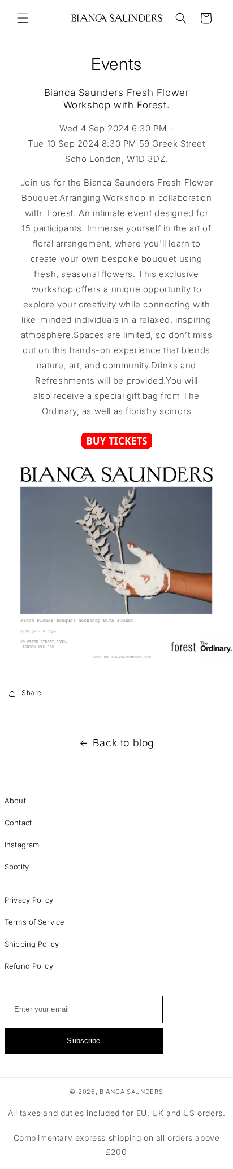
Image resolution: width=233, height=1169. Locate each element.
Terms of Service (34, 921)
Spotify (17, 866)
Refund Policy (29, 965)
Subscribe (83, 1040)
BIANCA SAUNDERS (131, 1092)
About (15, 800)
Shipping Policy (32, 943)
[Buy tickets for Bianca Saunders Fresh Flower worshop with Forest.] (117, 446)
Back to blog (123, 743)
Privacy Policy (29, 899)
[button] (22, 18)
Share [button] (31, 692)
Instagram (22, 844)
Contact (18, 822)
